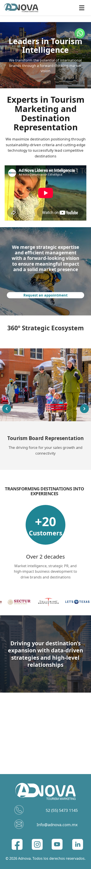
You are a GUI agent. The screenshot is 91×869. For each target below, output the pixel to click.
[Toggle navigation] (83, 8)
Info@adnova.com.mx (57, 824)
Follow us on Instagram (45, 701)
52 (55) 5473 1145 (62, 810)
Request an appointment (45, 295)
